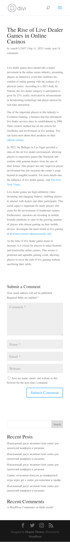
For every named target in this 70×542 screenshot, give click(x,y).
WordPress (35, 536)
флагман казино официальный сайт (31, 233)
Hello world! (46, 507)
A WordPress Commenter (21, 507)
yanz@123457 (18, 48)
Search (57, 424)
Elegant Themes (34, 532)
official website (15, 140)
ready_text (51, 48)
